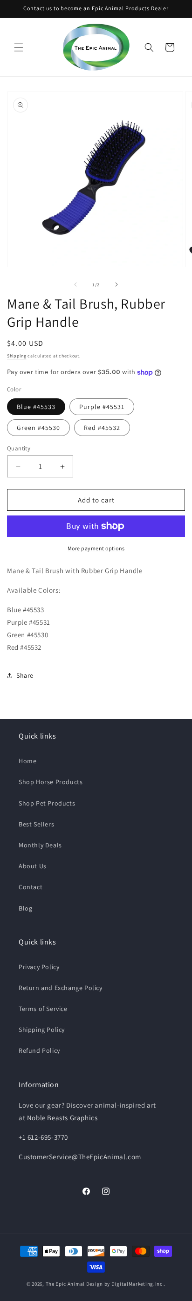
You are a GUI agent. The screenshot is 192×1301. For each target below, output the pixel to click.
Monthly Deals (40, 845)
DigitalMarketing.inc (137, 1284)
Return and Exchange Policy (61, 988)
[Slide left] (75, 284)
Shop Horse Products (50, 782)
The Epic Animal (65, 1284)
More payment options (96, 548)
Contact (30, 887)
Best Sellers (36, 824)
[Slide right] (116, 284)
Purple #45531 (101, 407)
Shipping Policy (42, 1029)
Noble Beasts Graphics (62, 1117)
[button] (18, 47)
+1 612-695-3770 (43, 1137)
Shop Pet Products (47, 803)
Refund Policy (39, 1050)
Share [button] (25, 675)
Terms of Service (43, 1008)
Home (27, 761)
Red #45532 (102, 427)
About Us (33, 866)
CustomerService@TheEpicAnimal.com (80, 1156)
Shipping (17, 356)
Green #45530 (38, 427)
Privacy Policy (39, 967)
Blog (25, 908)
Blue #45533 (36, 407)
